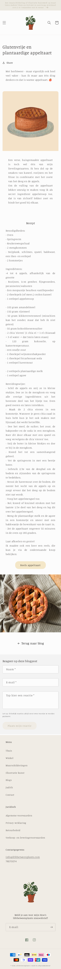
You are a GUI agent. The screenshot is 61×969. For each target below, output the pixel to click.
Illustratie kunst (15, 772)
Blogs (9, 780)
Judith (9, 787)
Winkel (9, 758)
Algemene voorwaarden (19, 815)
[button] (4, 23)
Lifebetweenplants (23, 965)
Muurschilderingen (16, 765)
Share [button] (10, 62)
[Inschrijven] (51, 927)
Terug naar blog (32, 643)
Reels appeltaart (30, 565)
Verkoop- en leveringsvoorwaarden (25, 837)
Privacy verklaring (16, 822)
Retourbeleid (13, 830)
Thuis (9, 750)
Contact (10, 794)
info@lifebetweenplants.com (23, 856)
